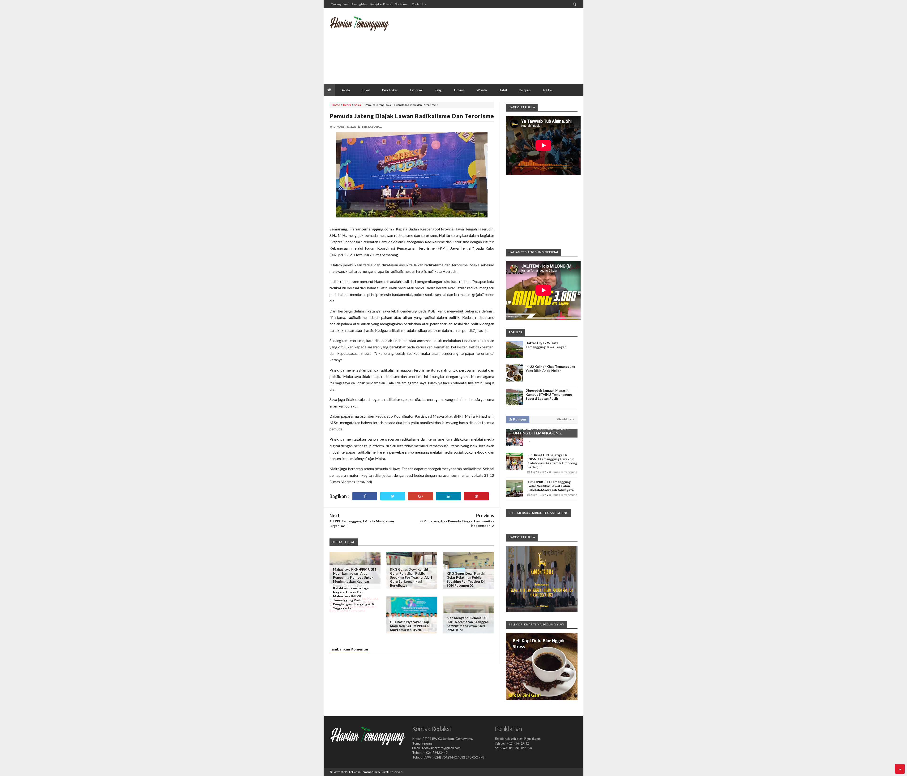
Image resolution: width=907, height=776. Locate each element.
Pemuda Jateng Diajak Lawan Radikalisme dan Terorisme (411, 115)
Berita (347, 105)
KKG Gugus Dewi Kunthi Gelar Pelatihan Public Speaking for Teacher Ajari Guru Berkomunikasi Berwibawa (411, 577)
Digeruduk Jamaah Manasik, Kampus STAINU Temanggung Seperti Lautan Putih (549, 394)
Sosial (358, 105)
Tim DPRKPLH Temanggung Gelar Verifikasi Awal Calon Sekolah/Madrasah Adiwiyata (550, 486)
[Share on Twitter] (392, 496)
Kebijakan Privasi (381, 4)
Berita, (367, 126)
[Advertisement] (492, 46)
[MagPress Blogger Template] (364, 27)
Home (336, 105)
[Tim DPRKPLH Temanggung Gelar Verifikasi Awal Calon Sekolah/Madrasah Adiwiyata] (514, 496)
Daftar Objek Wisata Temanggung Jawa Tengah (546, 345)
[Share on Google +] (420, 496)
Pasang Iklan (359, 4)
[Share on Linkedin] (448, 496)
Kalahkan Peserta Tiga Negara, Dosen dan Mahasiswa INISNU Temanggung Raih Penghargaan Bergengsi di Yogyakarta (353, 598)
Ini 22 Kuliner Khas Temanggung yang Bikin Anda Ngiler (550, 368)
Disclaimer (402, 4)
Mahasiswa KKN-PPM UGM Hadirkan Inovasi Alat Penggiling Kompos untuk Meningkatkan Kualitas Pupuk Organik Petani (354, 577)
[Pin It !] (476, 496)
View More (564, 419)
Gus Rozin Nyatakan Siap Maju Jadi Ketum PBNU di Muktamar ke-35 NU (410, 626)
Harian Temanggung (364, 772)
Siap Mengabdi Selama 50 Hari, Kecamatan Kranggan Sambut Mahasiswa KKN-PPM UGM (468, 624)
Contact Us (419, 4)
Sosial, (377, 126)
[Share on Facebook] (364, 496)
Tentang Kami (339, 4)
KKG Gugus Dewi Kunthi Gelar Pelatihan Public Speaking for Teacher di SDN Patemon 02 (466, 579)
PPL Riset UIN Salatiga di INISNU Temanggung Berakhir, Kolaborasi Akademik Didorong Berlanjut (552, 461)
